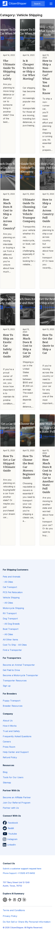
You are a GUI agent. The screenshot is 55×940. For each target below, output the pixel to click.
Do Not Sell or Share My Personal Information (26, 921)
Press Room (9, 746)
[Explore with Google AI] (10, 899)
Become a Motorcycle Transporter (20, 675)
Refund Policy (10, 757)
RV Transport (10, 613)
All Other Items (10, 639)
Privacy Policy (10, 916)
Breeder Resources (12, 705)
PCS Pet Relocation (13, 592)
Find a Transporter (12, 650)
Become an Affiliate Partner (17, 797)
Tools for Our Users (13, 777)
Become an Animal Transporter (19, 665)
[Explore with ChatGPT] (5, 899)
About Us (8, 720)
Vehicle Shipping (11, 597)
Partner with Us (11, 808)
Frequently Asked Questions (17, 736)
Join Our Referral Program (16, 802)
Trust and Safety (11, 731)
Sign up (7, 685)
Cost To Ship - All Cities (15, 644)
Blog (5, 772)
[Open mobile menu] (51, 4)
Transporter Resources (15, 680)
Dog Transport (10, 618)
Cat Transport (10, 587)
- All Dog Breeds (11, 623)
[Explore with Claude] (24, 899)
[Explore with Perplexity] (14, 899)
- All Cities (8, 582)
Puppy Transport (11, 700)
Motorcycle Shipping (13, 608)
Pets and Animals (11, 576)
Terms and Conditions (14, 910)
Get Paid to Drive (11, 670)
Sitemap (7, 782)
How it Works (10, 725)
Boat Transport (10, 629)
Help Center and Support (16, 752)
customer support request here (26, 868)
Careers (7, 741)
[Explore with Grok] (19, 899)
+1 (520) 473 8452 (26, 873)
